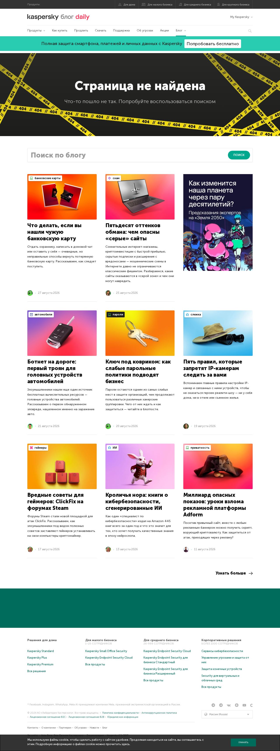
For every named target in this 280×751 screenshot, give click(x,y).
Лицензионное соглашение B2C (48, 717)
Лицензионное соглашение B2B (86, 717)
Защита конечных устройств (221, 669)
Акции (164, 30)
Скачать (100, 30)
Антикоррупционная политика (159, 712)
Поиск (239, 155)
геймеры (40, 447)
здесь (126, 744)
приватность (199, 447)
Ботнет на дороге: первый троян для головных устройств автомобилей (54, 371)
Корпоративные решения (221, 640)
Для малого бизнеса (160, 4)
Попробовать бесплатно (213, 43)
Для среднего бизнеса (197, 4)
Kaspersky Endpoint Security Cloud (109, 657)
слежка (195, 314)
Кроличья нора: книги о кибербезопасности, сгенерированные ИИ (136, 501)
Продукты (34, 30)
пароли (117, 314)
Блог (179, 30)
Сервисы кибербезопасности (222, 651)
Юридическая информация (122, 717)
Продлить (81, 30)
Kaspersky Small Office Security (106, 651)
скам (115, 178)
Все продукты (95, 664)
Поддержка (121, 30)
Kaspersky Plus (37, 657)
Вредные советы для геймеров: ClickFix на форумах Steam (55, 501)
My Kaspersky (239, 17)
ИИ (114, 447)
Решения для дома (42, 640)
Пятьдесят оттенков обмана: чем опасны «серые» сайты (132, 232)
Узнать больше (231, 573)
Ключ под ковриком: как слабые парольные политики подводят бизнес (138, 371)
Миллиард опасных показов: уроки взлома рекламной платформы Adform (214, 505)
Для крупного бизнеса (235, 4)
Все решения (36, 671)
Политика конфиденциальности (120, 712)
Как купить (59, 30)
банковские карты (47, 178)
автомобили (43, 314)
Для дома (129, 4)
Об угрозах (145, 30)
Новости (94, 727)
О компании (49, 727)
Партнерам (65, 727)
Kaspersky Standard (40, 651)
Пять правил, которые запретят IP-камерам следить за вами (212, 368)
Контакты (32, 727)
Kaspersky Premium (40, 664)
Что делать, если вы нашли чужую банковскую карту (54, 232)
